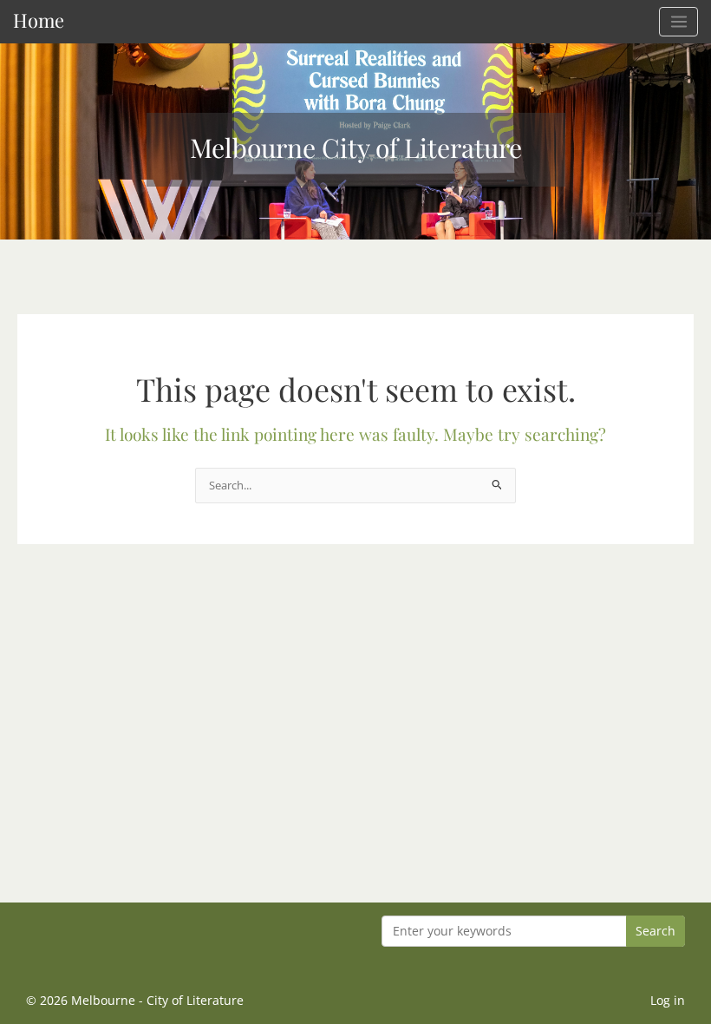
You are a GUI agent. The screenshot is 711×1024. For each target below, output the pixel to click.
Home (38, 19)
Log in (667, 1000)
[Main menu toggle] (678, 21)
